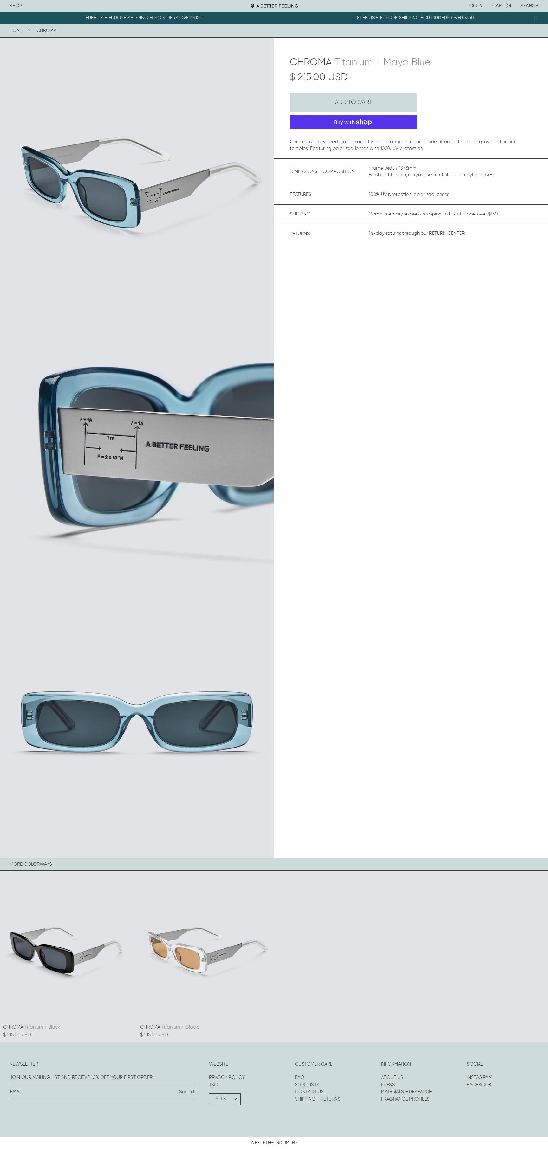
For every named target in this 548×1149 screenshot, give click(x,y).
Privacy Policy (227, 1077)
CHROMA (46, 30)
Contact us (309, 1091)
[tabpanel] (137, 174)
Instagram (479, 1077)
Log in (475, 5)
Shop (16, 5)
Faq (299, 1077)
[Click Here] (274, 6)
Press (388, 1084)
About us (392, 1077)
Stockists (307, 1084)
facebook (479, 1084)
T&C (213, 1084)
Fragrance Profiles (405, 1099)
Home (16, 30)
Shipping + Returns (318, 1099)
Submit (187, 1091)
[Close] (536, 18)
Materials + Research (406, 1091)
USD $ (219, 1098)
